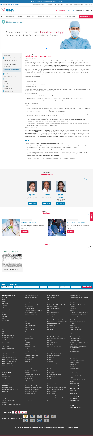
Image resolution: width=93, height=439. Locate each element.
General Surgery (28, 351)
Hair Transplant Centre (29, 359)
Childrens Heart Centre (30, 302)
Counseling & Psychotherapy (31, 314)
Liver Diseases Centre (52, 306)
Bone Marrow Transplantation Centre (10, 389)
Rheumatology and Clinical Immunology (79, 336)
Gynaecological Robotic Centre (31, 355)
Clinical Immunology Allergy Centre (32, 304)
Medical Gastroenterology (53, 312)
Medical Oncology (51, 314)
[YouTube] (22, 412)
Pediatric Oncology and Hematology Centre (57, 397)
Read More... (24, 231)
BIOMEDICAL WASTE (76, 407)
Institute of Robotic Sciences (8, 368)
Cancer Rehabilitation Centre (8, 393)
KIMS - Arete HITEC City (7, 342)
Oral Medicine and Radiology (53, 355)
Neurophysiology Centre (52, 342)
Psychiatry (72, 323)
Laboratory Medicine (51, 297)
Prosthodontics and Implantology (77, 321)
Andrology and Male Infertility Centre (10, 378)
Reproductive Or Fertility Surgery (77, 334)
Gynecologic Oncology (30, 357)
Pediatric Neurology (51, 391)
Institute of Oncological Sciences (9, 357)
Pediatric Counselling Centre (53, 383)
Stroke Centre (73, 355)
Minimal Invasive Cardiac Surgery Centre (56, 319)
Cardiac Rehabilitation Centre (8, 400)
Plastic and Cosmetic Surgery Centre (78, 314)
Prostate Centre (73, 319)
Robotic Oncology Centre (75, 338)
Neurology (49, 340)
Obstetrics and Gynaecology (53, 349)
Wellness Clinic (73, 381)
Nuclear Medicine (51, 348)
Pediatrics (72, 306)
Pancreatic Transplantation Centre (54, 374)
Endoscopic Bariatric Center (31, 336)
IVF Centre (27, 397)
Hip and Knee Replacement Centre (32, 374)
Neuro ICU (49, 334)
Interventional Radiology (30, 393)
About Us (57, 4)
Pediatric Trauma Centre (75, 301)
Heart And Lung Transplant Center (32, 363)
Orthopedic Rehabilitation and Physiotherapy (57, 365)
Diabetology (27, 323)
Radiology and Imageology (76, 329)
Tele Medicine (73, 364)
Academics (80, 4)
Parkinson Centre (51, 376)
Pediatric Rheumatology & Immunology (79, 297)
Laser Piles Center (51, 301)
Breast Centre (5, 391)
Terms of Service (75, 403)
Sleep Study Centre (74, 344)
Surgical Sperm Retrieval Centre (77, 360)
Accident (4, 374)
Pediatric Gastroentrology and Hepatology (56, 387)
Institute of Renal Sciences (7, 365)
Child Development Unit (30, 301)
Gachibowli (4, 316)
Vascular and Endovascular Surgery (78, 379)
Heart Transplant (28, 365)
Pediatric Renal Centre (75, 295)
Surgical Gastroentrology (75, 356)
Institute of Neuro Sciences (8, 355)
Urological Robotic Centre (76, 375)
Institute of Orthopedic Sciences (9, 361)
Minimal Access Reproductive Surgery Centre (57, 317)
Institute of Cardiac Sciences (8, 348)
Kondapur (4, 299)
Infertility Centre (28, 378)
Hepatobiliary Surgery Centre (31, 370)
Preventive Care (73, 317)
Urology (72, 377)
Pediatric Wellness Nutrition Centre (78, 304)
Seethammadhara (6, 325)
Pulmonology (73, 325)
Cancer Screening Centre (7, 395)
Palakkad (4, 340)
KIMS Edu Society (88, 4)
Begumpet (4, 314)
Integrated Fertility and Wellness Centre (33, 380)
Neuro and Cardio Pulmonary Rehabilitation (57, 333)
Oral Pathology (50, 357)
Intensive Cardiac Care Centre (31, 381)
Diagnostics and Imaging (30, 325)
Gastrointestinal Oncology (30, 349)
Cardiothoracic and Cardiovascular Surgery (11, 404)
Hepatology (27, 372)
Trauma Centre (73, 370)
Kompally (4, 339)
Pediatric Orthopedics (52, 400)
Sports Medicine (73, 353)
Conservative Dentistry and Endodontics (33, 310)
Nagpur (3, 318)
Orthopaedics (50, 361)
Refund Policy (74, 400)
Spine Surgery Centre (74, 351)
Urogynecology (73, 371)
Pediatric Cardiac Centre (52, 380)
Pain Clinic (49, 368)
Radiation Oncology (74, 327)
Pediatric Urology (74, 302)
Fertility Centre (28, 348)
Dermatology (27, 321)
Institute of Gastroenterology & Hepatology (11, 352)
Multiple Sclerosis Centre (52, 325)
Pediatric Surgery (74, 299)
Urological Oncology (74, 373)
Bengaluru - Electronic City (8, 337)
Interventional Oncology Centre (31, 391)
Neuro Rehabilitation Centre (53, 336)
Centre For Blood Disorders (31, 297)
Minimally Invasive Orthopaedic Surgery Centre (57, 321)
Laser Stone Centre (51, 302)
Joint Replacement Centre (30, 398)
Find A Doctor (73, 390)
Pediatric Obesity (51, 393)
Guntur (3, 327)
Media (71, 4)
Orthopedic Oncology (52, 363)
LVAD (48, 310)
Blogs (67, 4)
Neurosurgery (50, 344)
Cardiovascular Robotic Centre (31, 295)
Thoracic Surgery (74, 366)
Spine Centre (73, 349)
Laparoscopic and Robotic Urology (55, 299)
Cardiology (4, 402)
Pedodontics (73, 308)
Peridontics (72, 310)
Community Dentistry (29, 308)
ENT (25, 340)
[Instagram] (19, 412)
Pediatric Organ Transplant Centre (54, 398)
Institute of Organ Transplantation (9, 359)
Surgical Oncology (74, 358)
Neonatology (50, 329)
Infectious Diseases (29, 376)
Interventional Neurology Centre (32, 389)
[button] (13, 4)
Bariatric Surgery (5, 383)
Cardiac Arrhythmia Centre (8, 396)
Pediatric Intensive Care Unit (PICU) (55, 389)
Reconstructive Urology (75, 331)
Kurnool (3, 312)
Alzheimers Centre (6, 376)
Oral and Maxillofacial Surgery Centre (55, 353)
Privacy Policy (74, 396)
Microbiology (50, 316)
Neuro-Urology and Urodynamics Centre (56, 338)
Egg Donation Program (30, 331)
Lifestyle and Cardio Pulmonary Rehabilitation (57, 304)
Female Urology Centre (30, 346)
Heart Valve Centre (29, 366)
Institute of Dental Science (7, 350)
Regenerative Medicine (75, 333)
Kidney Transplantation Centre (54, 295)
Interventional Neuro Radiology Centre (33, 387)
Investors (62, 4)
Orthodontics (50, 359)
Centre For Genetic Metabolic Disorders (33, 299)
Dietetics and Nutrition (30, 329)
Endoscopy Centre (29, 338)
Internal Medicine (28, 383)
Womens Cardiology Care (75, 385)
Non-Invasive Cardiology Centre (54, 346)
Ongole (3, 307)
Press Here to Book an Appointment (53, 1)
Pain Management (51, 370)
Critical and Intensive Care (30, 316)
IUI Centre (27, 395)
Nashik (3, 324)
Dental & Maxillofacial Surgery (31, 317)
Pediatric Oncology (51, 395)
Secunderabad (5, 297)
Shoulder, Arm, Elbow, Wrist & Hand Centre (79, 342)
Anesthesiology (5, 379)
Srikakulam (4, 305)
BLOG (72, 405)
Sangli (3, 329)
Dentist (26, 319)
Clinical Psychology (29, 306)
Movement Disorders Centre (53, 323)
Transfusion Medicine (74, 368)
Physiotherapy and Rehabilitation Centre (79, 312)
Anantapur (4, 310)
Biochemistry (5, 385)
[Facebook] (13, 412)
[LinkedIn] (25, 412)
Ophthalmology (50, 351)
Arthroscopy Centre (6, 381)
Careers (75, 4)
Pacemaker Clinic (51, 366)
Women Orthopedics (74, 383)
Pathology (49, 378)
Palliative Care (50, 372)
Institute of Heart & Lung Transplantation (11, 353)
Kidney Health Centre (29, 400)
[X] (16, 412)
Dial (37, 1)
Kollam (3, 333)
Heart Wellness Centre (29, 368)
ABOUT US (73, 393)
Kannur (3, 322)
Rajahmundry (5, 303)
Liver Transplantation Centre (53, 308)
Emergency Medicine (29, 333)
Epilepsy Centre (28, 342)
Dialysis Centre (28, 327)
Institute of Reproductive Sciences (9, 367)
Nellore (3, 301)
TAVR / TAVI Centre (74, 362)
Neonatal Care (50, 327)
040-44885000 (62, 10)
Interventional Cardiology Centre (32, 385)
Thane (3, 331)
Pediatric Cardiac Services (53, 381)
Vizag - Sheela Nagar (6, 308)
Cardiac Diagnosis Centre (7, 398)
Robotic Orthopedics (74, 340)
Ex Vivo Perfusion (28, 344)
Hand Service (27, 361)
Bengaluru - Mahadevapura (8, 335)
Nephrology (50, 331)
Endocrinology (28, 334)
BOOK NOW (32, 203)
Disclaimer (73, 398)
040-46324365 (49, 4)
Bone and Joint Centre (7, 387)
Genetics (26, 353)
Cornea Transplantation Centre (31, 312)
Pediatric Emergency (52, 385)
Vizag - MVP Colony (6, 320)
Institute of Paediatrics (7, 363)
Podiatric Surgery (74, 316)
